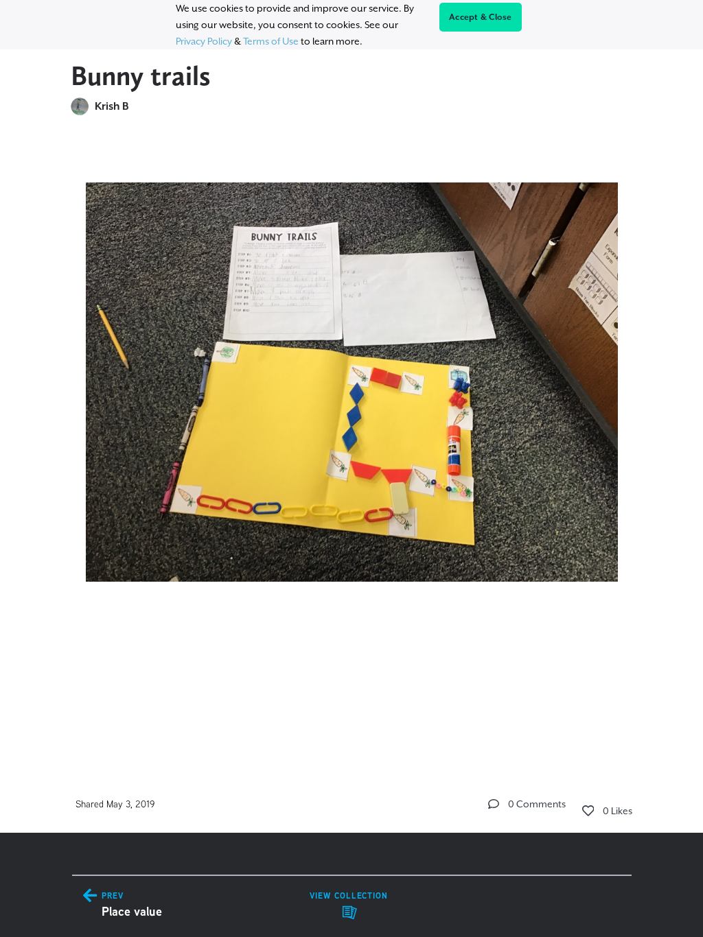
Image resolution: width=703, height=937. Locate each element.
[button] (493, 803)
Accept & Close (480, 17)
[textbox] (352, 396)
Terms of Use (271, 41)
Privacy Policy (204, 41)
